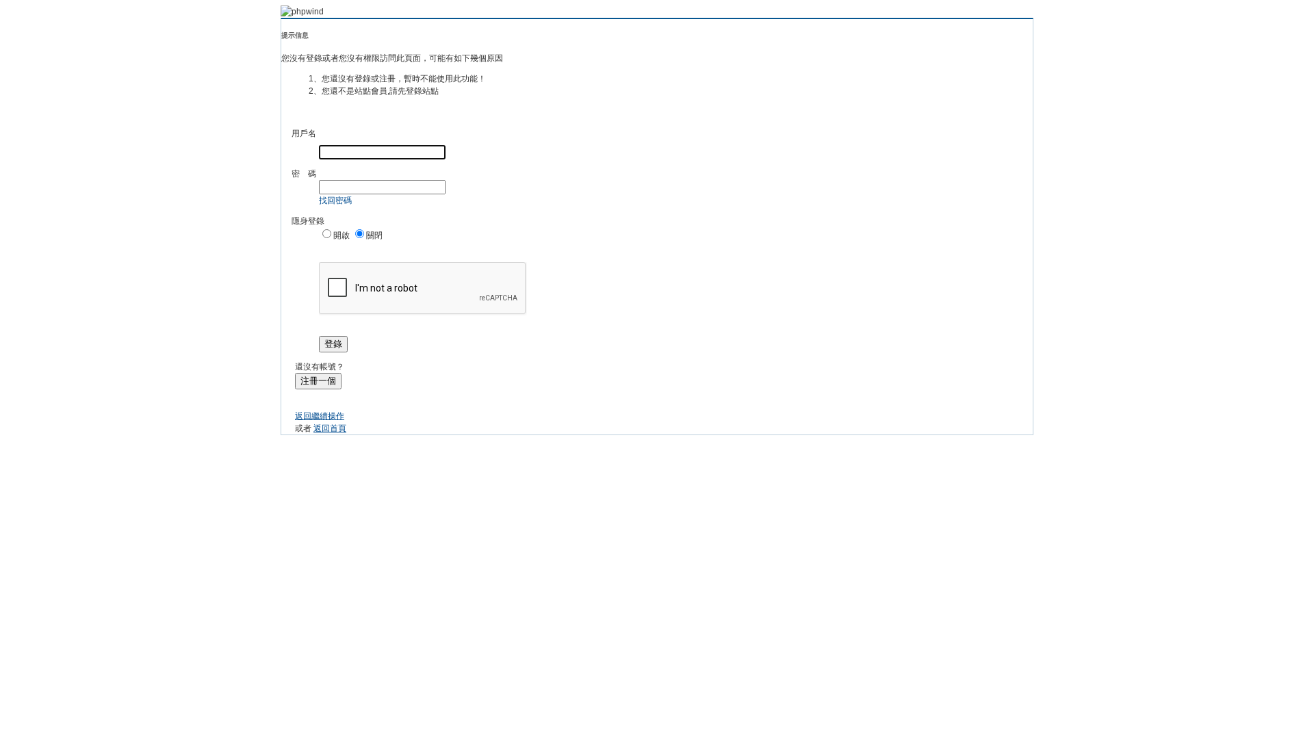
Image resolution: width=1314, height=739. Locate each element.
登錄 (333, 344)
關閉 (374, 235)
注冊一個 (318, 381)
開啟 (341, 235)
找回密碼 (335, 200)
